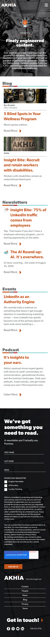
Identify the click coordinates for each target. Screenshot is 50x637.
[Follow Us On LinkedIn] (22, 628)
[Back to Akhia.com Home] (23, 578)
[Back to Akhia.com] (21, 5)
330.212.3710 (35, 629)
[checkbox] (25, 485)
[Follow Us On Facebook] (8, 628)
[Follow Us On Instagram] (13, 628)
